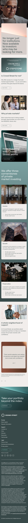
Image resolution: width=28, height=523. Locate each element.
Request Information (6, 424)
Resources (3, 435)
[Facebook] (5, 455)
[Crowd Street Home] (9, 415)
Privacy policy (4, 446)
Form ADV (7, 485)
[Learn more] (6, 88)
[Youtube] (10, 455)
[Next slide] (5, 381)
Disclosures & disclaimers (7, 444)
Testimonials (4, 437)
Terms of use (4, 442)
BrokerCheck (21, 471)
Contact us (4, 429)
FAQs (2, 431)
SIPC (10, 469)
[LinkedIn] (2, 455)
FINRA (7, 469)
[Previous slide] (2, 381)
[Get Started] (6, 406)
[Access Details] (8, 159)
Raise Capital (4, 422)
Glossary (3, 433)
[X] (13, 455)
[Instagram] (8, 455)
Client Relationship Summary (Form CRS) (13, 473)
